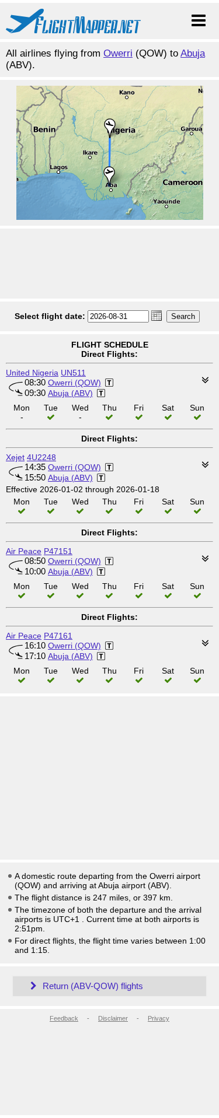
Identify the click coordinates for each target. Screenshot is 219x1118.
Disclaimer (113, 1018)
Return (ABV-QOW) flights (91, 986)
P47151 (58, 551)
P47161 (58, 635)
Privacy (158, 1018)
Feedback (64, 1018)
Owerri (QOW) (74, 382)
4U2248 (41, 457)
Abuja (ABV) (70, 393)
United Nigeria (32, 372)
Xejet (15, 457)
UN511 (73, 372)
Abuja (192, 53)
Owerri (118, 53)
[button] (156, 315)
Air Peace (23, 551)
